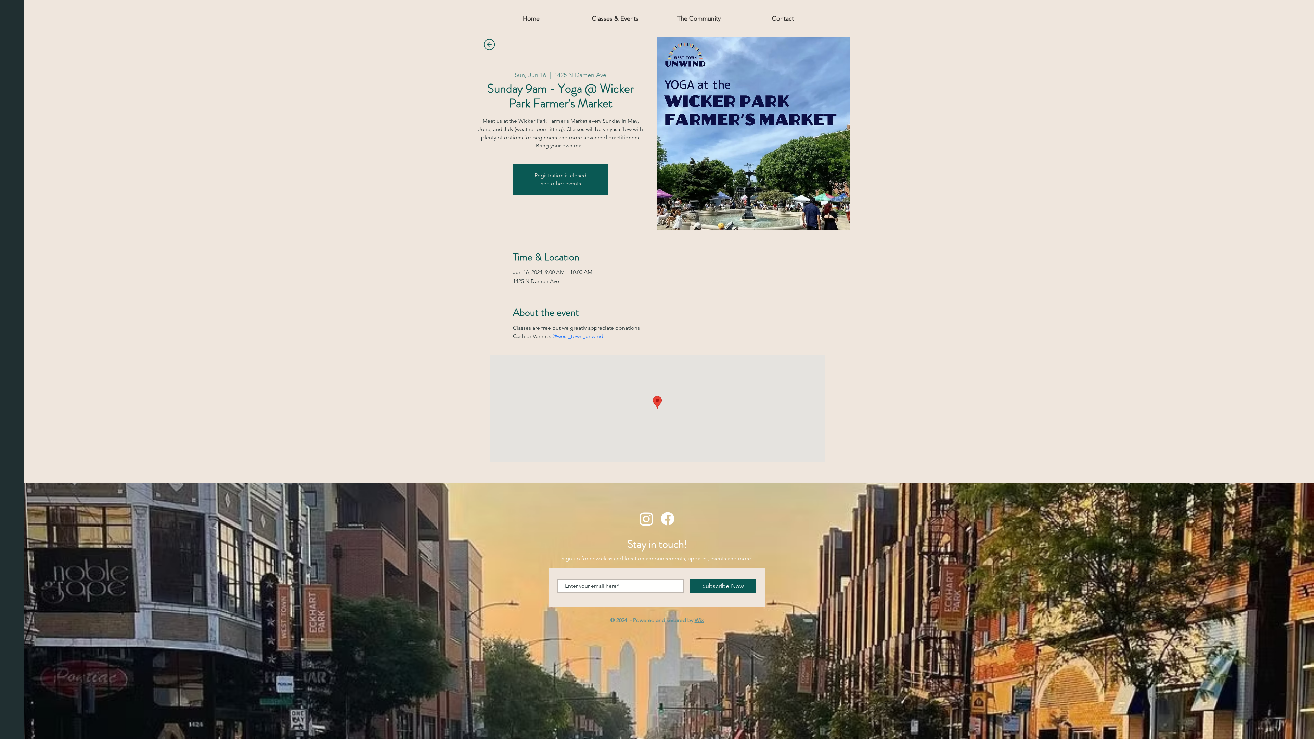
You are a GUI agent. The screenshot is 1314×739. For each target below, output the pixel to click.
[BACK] (489, 44)
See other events (560, 183)
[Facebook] (668, 519)
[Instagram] (646, 519)
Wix (699, 620)
